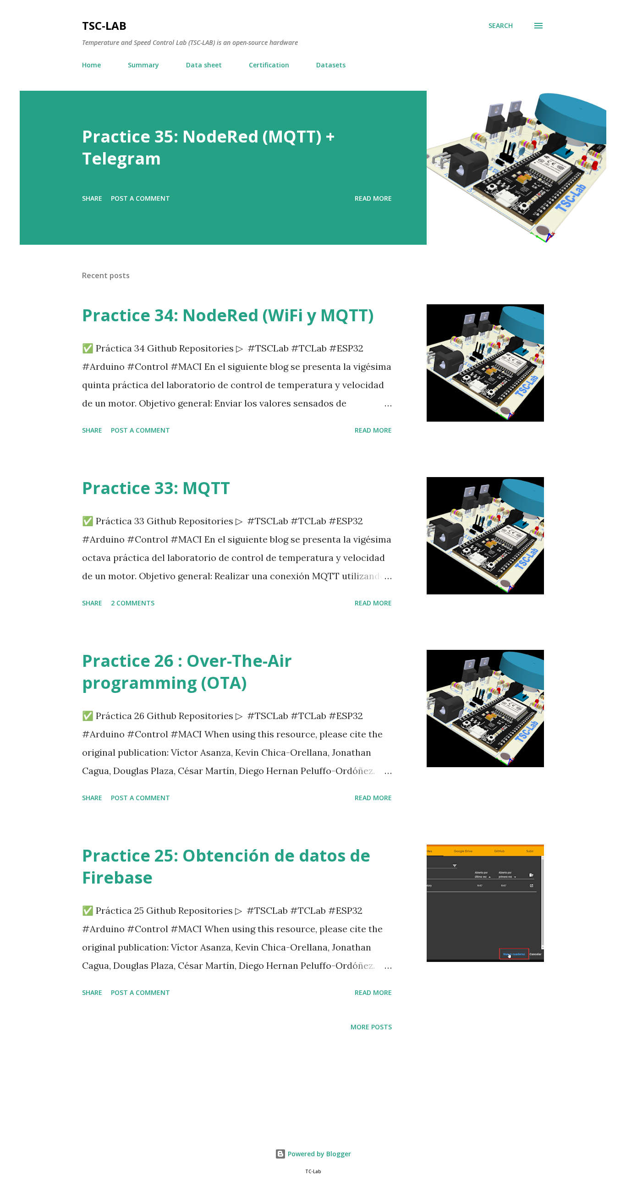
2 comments (132, 603)
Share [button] (92, 198)
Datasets (331, 64)
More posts (371, 1026)
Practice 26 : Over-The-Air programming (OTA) (187, 671)
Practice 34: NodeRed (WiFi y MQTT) (227, 315)
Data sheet (204, 64)
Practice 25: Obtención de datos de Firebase (226, 866)
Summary (143, 64)
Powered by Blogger (318, 1153)
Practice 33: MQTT (156, 488)
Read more (373, 198)
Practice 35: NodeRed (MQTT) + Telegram (208, 147)
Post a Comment (140, 198)
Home (91, 64)
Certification (269, 64)
